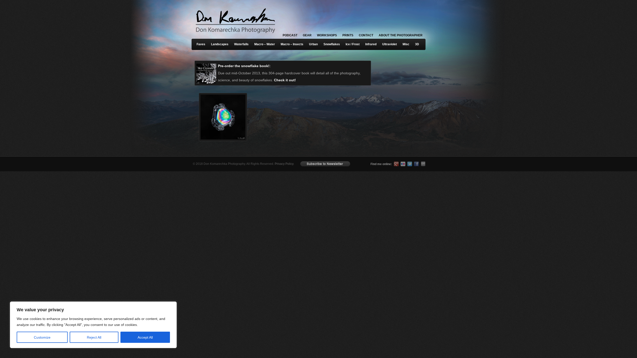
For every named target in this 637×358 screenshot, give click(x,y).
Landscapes (219, 44)
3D (417, 44)
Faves (201, 44)
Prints (347, 35)
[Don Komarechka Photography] (235, 35)
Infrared (370, 44)
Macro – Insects (292, 44)
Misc (406, 44)
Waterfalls (241, 44)
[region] (64, 325)
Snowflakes (331, 44)
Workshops (327, 35)
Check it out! (285, 80)
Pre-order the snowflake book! (243, 66)
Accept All (145, 337)
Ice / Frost (353, 44)
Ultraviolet (389, 44)
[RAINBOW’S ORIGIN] (221, 109)
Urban (313, 44)
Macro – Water (264, 44)
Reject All (94, 337)
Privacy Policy (284, 163)
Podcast (290, 35)
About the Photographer (401, 35)
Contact (366, 35)
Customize (42, 337)
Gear (307, 35)
